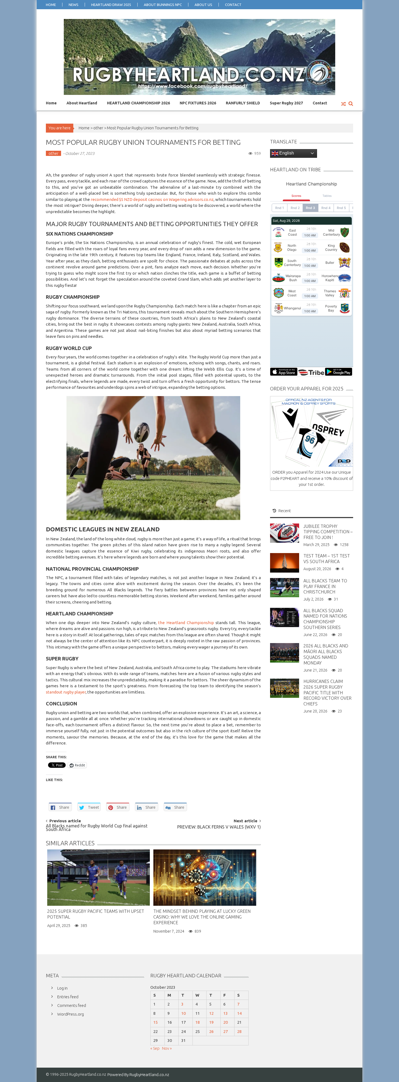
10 (183, 1013)
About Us (203, 5)
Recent (284, 510)
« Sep (155, 1048)
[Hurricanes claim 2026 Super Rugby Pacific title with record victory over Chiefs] (284, 688)
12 (211, 1013)
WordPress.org (70, 1014)
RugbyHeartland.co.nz (149, 1074)
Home (51, 5)
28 (239, 1031)
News (73, 5)
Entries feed (67, 996)
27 (225, 1031)
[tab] (282, 510)
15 (155, 1022)
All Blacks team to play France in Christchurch (325, 586)
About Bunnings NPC (163, 5)
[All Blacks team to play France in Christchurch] (284, 587)
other (98, 128)
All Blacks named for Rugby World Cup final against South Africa (96, 828)
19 (211, 1022)
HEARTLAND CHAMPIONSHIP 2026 (138, 103)
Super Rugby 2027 (286, 103)
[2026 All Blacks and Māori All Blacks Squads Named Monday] (284, 652)
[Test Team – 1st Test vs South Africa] (284, 562)
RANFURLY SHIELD (243, 103)
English (286, 153)
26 (211, 1031)
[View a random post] (343, 104)
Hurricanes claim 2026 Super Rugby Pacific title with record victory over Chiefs (327, 692)
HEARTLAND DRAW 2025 (111, 5)
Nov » (167, 1048)
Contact (233, 5)
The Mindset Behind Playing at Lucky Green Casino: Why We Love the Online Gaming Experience (202, 917)
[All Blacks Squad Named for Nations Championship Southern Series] (284, 617)
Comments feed (71, 1005)
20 (225, 1022)
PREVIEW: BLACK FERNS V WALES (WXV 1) (219, 827)
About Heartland (81, 103)
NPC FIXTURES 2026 (198, 103)
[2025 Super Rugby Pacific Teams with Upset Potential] (98, 877)
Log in (62, 988)
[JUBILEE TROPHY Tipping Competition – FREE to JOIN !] (284, 532)
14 (239, 1013)
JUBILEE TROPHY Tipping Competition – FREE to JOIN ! (328, 532)
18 (197, 1022)
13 (225, 1013)
